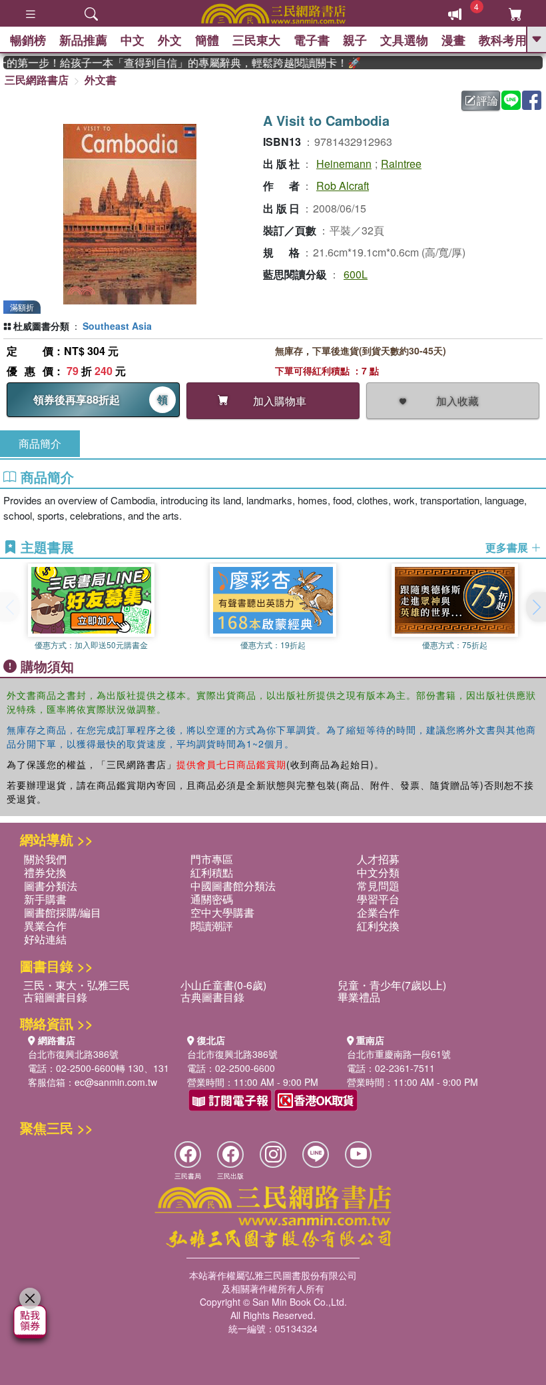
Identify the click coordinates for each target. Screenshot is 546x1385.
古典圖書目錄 (212, 997)
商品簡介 (40, 443)
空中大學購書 (222, 912)
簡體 (207, 40)
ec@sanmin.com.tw (116, 1082)
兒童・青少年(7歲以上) (392, 985)
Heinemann (344, 163)
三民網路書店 (37, 79)
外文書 (101, 79)
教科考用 (503, 40)
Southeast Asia (117, 325)
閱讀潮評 (211, 925)
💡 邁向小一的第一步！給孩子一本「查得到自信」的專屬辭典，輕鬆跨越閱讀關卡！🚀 (173, 62)
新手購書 (45, 899)
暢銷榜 (28, 40)
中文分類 (378, 872)
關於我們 (45, 859)
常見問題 (378, 885)
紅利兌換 (378, 925)
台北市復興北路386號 (73, 1054)
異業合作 (45, 925)
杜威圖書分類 (41, 325)
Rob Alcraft (342, 185)
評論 (487, 100)
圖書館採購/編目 (62, 912)
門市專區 (211, 859)
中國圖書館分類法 (233, 885)
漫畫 (453, 40)
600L (356, 274)
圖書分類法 (50, 885)
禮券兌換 (45, 872)
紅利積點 (211, 872)
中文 (132, 40)
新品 (83, 40)
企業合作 (378, 912)
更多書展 (508, 547)
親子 (355, 40)
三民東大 (256, 40)
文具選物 (404, 40)
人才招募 (378, 859)
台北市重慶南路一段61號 (399, 1054)
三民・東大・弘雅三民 (76, 985)
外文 (170, 40)
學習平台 (378, 899)
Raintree (401, 163)
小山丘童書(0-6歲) (223, 985)
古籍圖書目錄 (55, 997)
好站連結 (45, 939)
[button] (536, 607)
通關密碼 (211, 899)
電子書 (312, 40)
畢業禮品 (359, 997)
